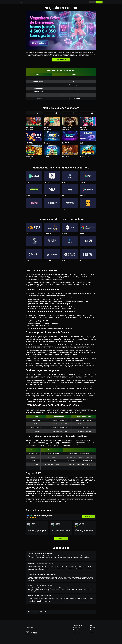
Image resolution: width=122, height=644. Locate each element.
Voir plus (61, 538)
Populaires (33, 112)
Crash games (69, 112)
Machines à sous (87, 112)
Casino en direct (51, 112)
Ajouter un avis (88, 516)
